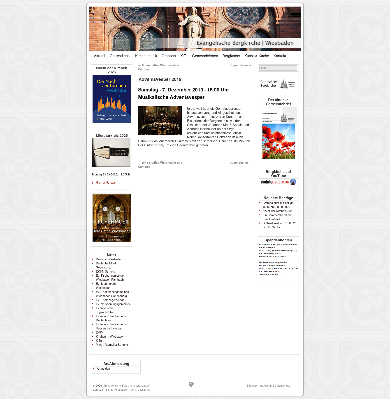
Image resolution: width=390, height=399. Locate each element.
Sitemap (252, 385)
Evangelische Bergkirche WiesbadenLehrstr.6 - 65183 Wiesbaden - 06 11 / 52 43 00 (122, 387)
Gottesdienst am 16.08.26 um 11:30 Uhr (279, 225)
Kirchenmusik (146, 55)
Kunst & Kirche (256, 55)
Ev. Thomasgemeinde (110, 300)
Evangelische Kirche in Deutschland (111, 318)
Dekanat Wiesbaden (109, 259)
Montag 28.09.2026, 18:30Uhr (111, 174)
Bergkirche (231, 55)
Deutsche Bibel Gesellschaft (106, 265)
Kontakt (280, 55)
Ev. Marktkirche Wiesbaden (106, 285)
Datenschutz (282, 385)
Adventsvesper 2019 (160, 79)
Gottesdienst (120, 55)
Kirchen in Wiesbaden (110, 336)
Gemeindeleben (205, 55)
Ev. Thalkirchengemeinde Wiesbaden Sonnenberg (112, 293)
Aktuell (99, 55)
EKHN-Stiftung (105, 271)
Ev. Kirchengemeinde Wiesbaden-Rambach (110, 277)
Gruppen (169, 55)
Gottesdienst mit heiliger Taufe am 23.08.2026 (278, 205)
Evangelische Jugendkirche (105, 310)
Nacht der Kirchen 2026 (277, 211)
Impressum (265, 385)
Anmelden (103, 368)
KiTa (184, 55)
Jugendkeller (241, 65)
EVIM (99, 332)
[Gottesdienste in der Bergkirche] (278, 84)
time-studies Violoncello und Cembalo (160, 67)
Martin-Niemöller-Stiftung (112, 344)
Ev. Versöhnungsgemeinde (113, 304)
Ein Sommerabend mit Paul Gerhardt (277, 217)
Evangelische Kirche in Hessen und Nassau (111, 326)
